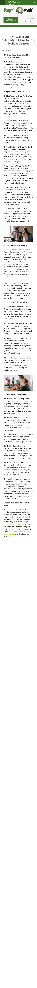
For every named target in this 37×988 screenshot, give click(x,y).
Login (10, 19)
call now (29, 2)
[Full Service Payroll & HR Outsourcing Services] (18, 10)
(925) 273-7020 (28, 19)
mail (34, 2)
